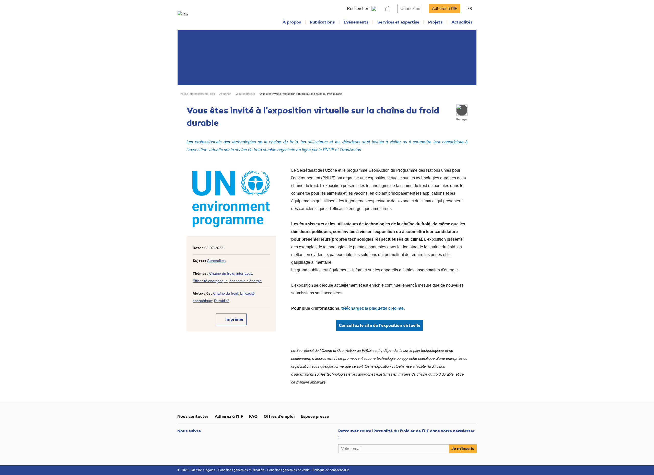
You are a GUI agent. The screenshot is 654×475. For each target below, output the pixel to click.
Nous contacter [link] (192, 416)
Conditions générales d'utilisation (241, 470)
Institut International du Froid (197, 93)
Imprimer (234, 319)
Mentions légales (203, 470)
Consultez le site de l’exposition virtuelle (379, 325)
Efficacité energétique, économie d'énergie (227, 281)
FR (470, 8)
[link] (388, 8)
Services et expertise (398, 22)
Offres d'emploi (279, 416)
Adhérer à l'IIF (444, 8)
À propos (292, 22)
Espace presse (315, 416)
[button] (462, 110)
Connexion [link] (410, 8)
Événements (356, 22)
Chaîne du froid (225, 293)
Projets (435, 22)
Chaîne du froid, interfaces (230, 273)
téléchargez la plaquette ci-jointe (372, 308)
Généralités (216, 261)
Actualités (461, 22)
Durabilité (221, 301)
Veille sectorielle (245, 93)
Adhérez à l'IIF (229, 416)
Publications (322, 22)
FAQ (253, 416)
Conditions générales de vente (288, 470)
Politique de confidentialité (330, 470)
